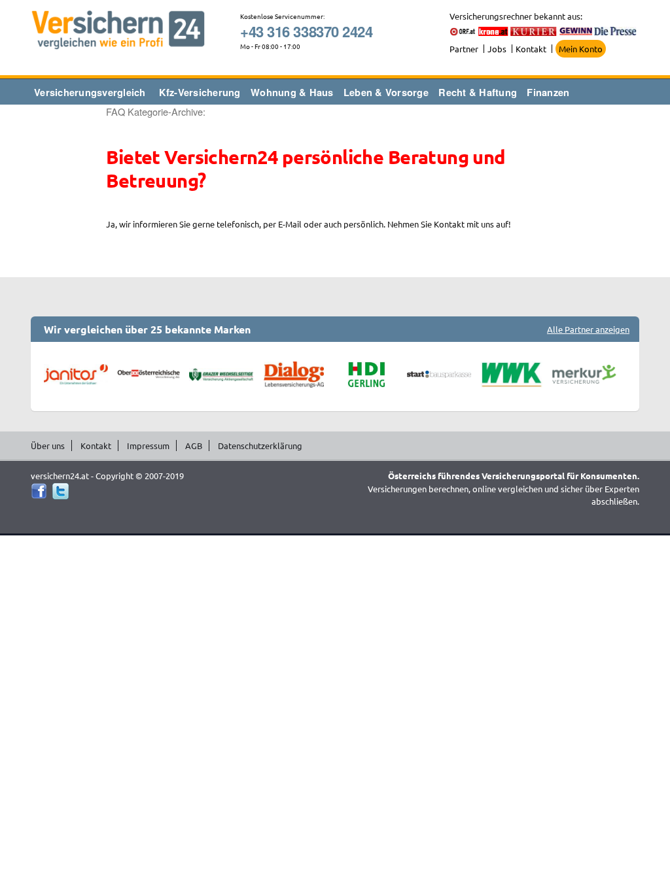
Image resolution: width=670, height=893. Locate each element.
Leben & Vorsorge (386, 92)
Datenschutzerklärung (260, 445)
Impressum (148, 445)
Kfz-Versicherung (200, 92)
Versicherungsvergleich (90, 92)
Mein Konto (581, 48)
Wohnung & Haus (292, 92)
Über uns (48, 445)
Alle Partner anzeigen (588, 329)
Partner (464, 48)
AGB (193, 445)
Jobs (496, 48)
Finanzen (548, 92)
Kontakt (531, 48)
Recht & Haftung (477, 92)
